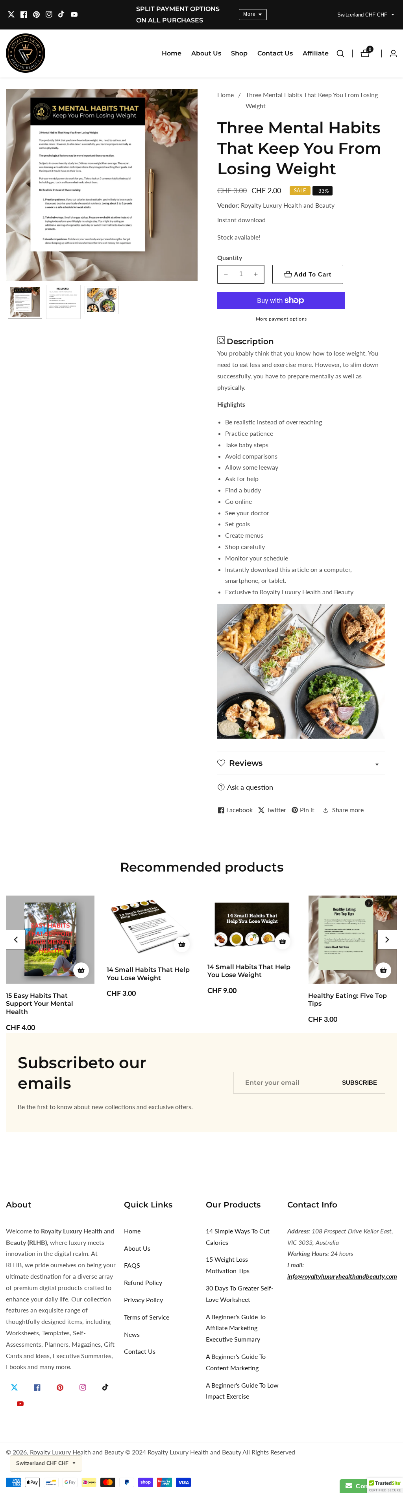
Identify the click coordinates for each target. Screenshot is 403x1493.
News (132, 1334)
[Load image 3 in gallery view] (102, 302)
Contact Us (275, 53)
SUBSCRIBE (359, 1082)
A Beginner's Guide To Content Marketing (236, 1362)
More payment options (281, 319)
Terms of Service (146, 1317)
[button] (16, 939)
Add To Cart (312, 274)
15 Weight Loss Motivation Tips (228, 1264)
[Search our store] (344, 53)
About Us (206, 53)
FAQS (132, 1265)
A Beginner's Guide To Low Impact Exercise (242, 1390)
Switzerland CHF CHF (363, 15)
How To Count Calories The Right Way (351, 1000)
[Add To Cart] (81, 944)
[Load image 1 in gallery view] (25, 302)
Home (171, 53)
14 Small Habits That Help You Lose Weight (47, 974)
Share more (348, 809)
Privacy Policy (143, 1299)
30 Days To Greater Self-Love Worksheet (240, 1293)
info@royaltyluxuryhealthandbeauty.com (342, 1276)
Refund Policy (143, 1282)
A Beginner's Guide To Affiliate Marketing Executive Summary (236, 1328)
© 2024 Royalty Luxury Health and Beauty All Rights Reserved (210, 1452)
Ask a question (250, 787)
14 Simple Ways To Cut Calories (238, 1236)
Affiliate (316, 53)
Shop (239, 53)
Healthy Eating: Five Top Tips (246, 1000)
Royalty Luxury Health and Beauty (77, 1452)
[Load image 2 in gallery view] (63, 302)
